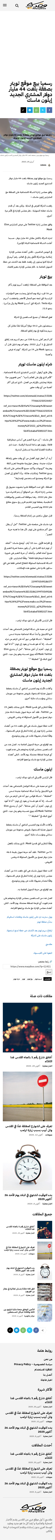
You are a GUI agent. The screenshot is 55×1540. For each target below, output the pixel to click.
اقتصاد (35, 77)
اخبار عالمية (46, 77)
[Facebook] (49, 110)
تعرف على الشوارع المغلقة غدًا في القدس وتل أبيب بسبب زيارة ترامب (28, 1128)
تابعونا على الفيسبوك (42, 953)
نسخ (49, 972)
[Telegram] (30, 110)
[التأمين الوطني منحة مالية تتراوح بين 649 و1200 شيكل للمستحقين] (44, 1313)
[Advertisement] (27, 40)
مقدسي (49, 944)
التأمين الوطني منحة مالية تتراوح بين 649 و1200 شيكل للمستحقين (19, 1311)
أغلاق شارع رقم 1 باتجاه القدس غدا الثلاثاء (31, 1059)
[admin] (49, 165)
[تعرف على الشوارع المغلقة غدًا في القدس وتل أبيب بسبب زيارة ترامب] (27, 1096)
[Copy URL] (23, 110)
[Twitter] (43, 110)
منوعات (48, 1135)
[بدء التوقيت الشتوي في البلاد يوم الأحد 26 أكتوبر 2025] (27, 1165)
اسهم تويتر (38, 979)
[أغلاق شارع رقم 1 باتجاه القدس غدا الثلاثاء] (27, 1027)
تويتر (23, 979)
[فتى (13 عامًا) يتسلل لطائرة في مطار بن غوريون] (44, 1292)
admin (43, 165)
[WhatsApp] (36, 110)
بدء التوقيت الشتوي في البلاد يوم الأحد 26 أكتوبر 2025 (28, 1197)
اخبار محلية (47, 1066)
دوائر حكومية (29, 1316)
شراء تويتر (16, 979)
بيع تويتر (30, 979)
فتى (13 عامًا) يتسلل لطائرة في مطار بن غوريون (19, 1290)
